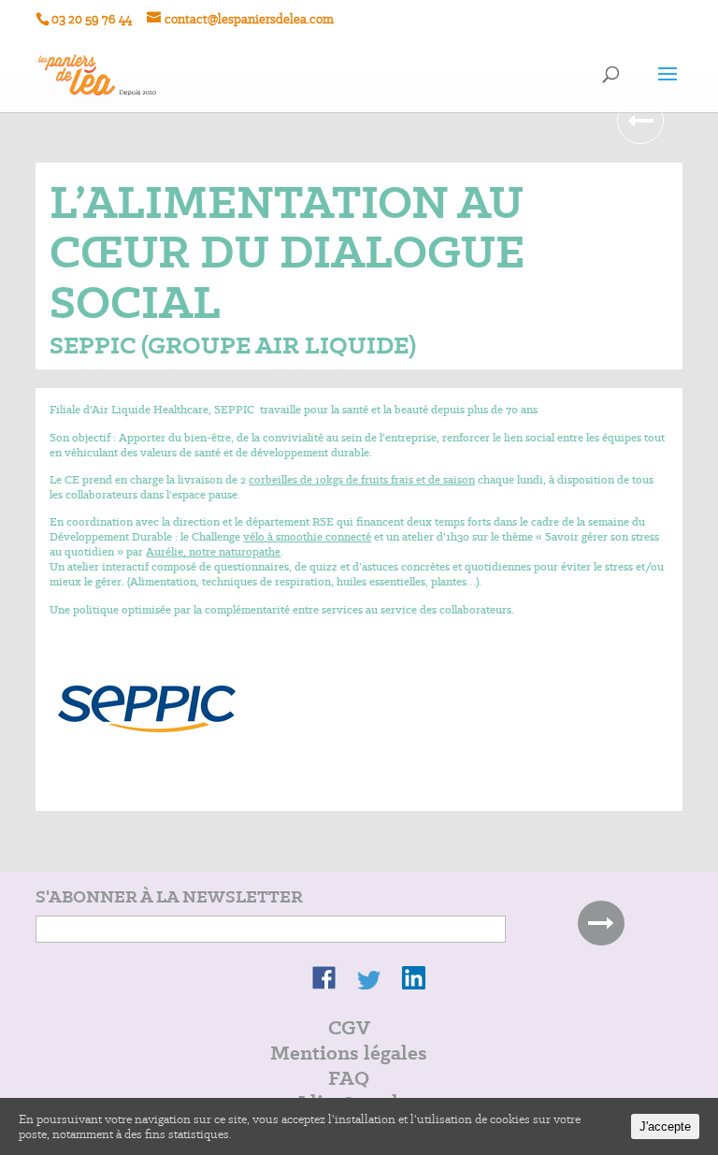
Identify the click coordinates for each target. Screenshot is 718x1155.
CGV (349, 1027)
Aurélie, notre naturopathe (213, 551)
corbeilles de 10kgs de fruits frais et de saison (362, 479)
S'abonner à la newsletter (169, 897)
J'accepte (665, 1126)
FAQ (348, 1077)
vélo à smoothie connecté (307, 536)
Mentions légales (348, 1052)
